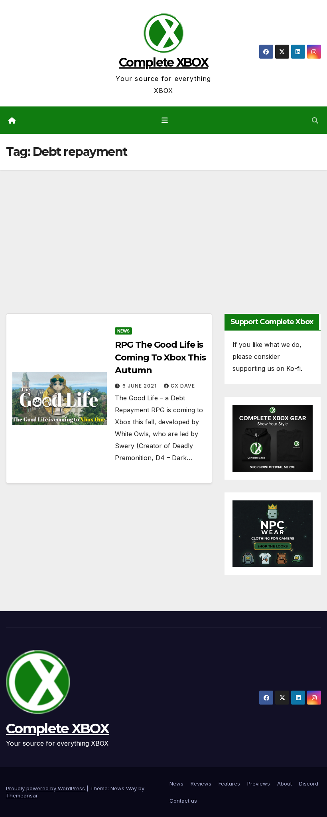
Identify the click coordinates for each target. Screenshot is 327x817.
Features (229, 783)
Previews (258, 783)
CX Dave (183, 386)
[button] (315, 120)
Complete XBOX (163, 62)
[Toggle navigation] (165, 120)
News (123, 331)
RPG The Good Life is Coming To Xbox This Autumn (160, 357)
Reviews (201, 783)
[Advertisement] (163, 229)
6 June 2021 (140, 386)
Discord (308, 783)
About (284, 783)
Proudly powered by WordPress (46, 788)
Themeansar (21, 795)
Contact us (183, 800)
